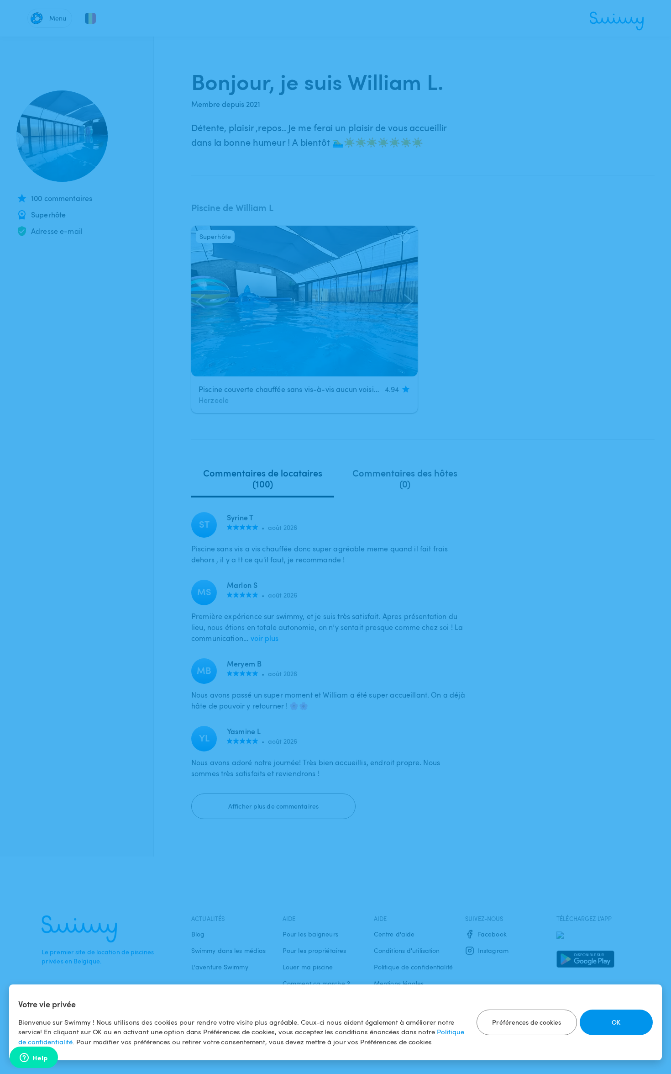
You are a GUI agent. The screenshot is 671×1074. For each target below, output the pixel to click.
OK (616, 1022)
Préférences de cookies (526, 1022)
